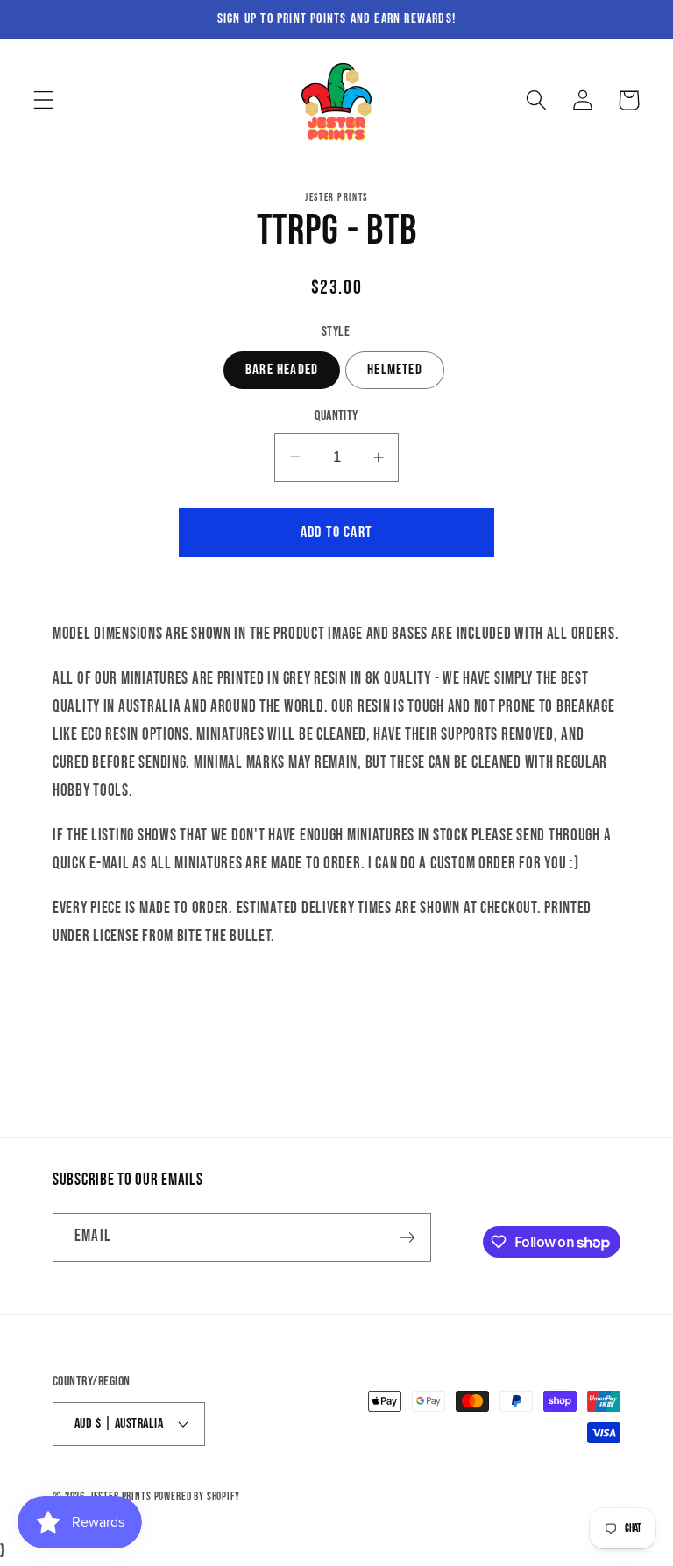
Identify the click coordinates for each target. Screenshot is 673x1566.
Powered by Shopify (197, 1497)
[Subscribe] (407, 1237)
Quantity (336, 415)
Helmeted (394, 370)
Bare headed (281, 370)
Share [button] (348, 1000)
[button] (44, 100)
